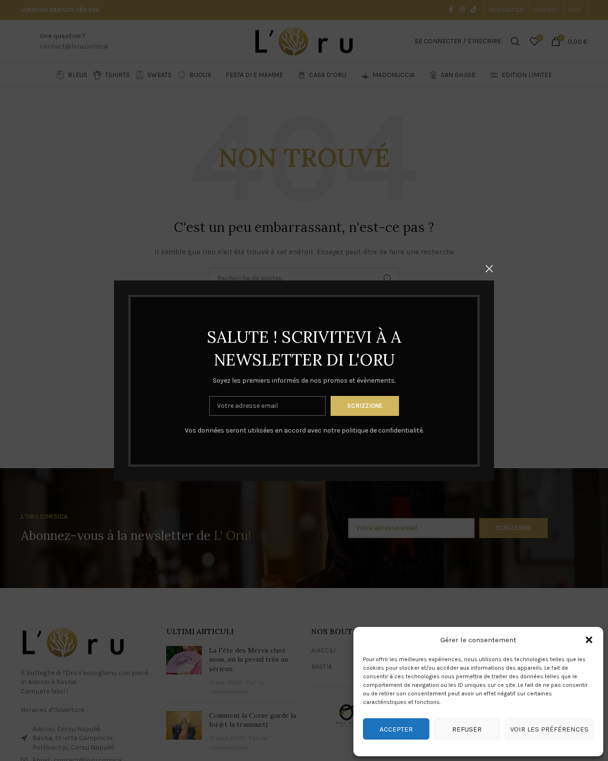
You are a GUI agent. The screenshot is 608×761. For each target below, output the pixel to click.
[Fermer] (489, 268)
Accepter (396, 729)
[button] (589, 640)
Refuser (467, 729)
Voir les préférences (549, 729)
